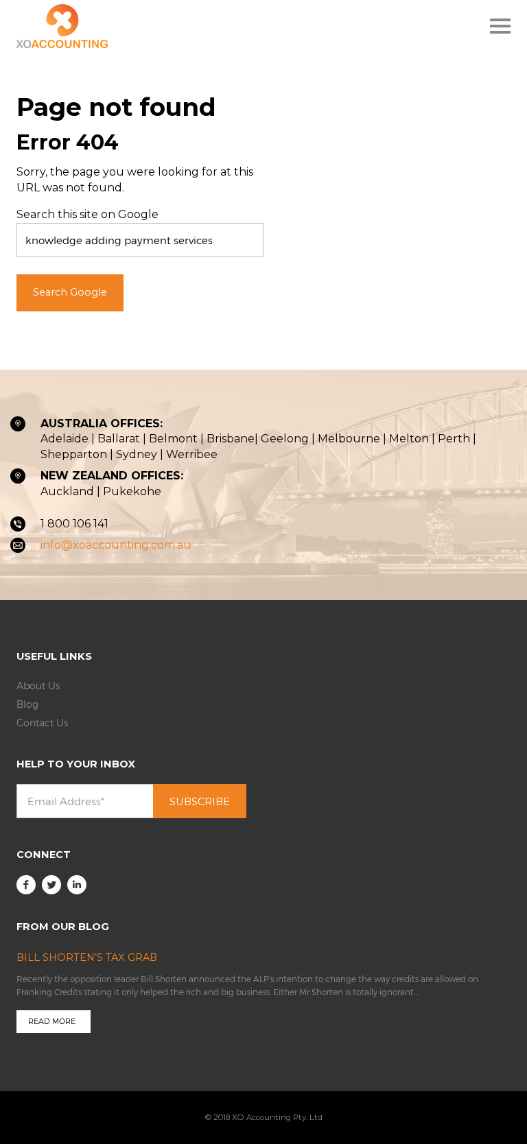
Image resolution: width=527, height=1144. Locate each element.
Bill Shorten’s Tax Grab (86, 957)
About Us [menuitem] (38, 685)
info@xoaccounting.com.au (115, 544)
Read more (51, 1020)
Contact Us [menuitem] (42, 722)
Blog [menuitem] (27, 704)
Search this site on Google (87, 214)
